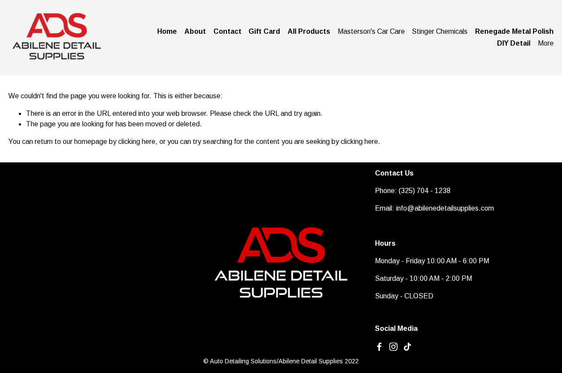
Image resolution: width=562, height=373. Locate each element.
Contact (227, 31)
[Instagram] (393, 346)
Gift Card (264, 31)
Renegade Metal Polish (514, 31)
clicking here (136, 141)
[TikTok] (407, 346)
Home (167, 31)
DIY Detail (513, 43)
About (195, 31)
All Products (309, 31)
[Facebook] (379, 346)
